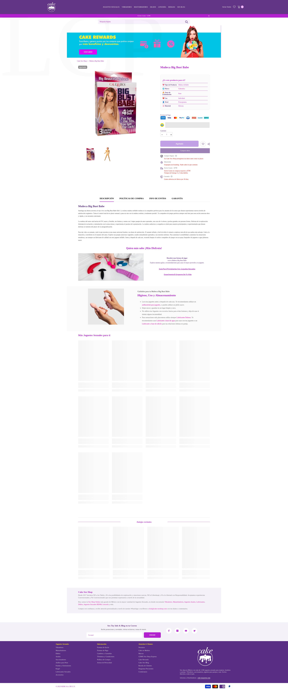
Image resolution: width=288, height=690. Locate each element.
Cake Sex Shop (82, 61)
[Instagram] (177, 631)
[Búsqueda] (186, 21)
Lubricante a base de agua (165, 321)
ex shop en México (187, 670)
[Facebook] (169, 631)
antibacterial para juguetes (151, 305)
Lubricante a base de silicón (152, 324)
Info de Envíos (157, 198)
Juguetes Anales (190, 602)
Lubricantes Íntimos (184, 317)
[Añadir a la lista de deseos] (203, 144)
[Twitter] (194, 631)
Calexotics (181, 89)
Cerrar (209, 16)
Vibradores (168, 602)
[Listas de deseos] (234, 7)
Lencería (105, 604)
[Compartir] (208, 144)
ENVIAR (152, 635)
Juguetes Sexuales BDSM (93, 604)
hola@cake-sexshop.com (158, 609)
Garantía (177, 198)
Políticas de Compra (131, 198)
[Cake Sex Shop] (144, 41)
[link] (106, 307)
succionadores (198, 672)
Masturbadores (178, 602)
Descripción (107, 198)
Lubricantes (200, 602)
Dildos (80, 604)
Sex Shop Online (94, 602)
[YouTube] (186, 631)
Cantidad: (163, 131)
